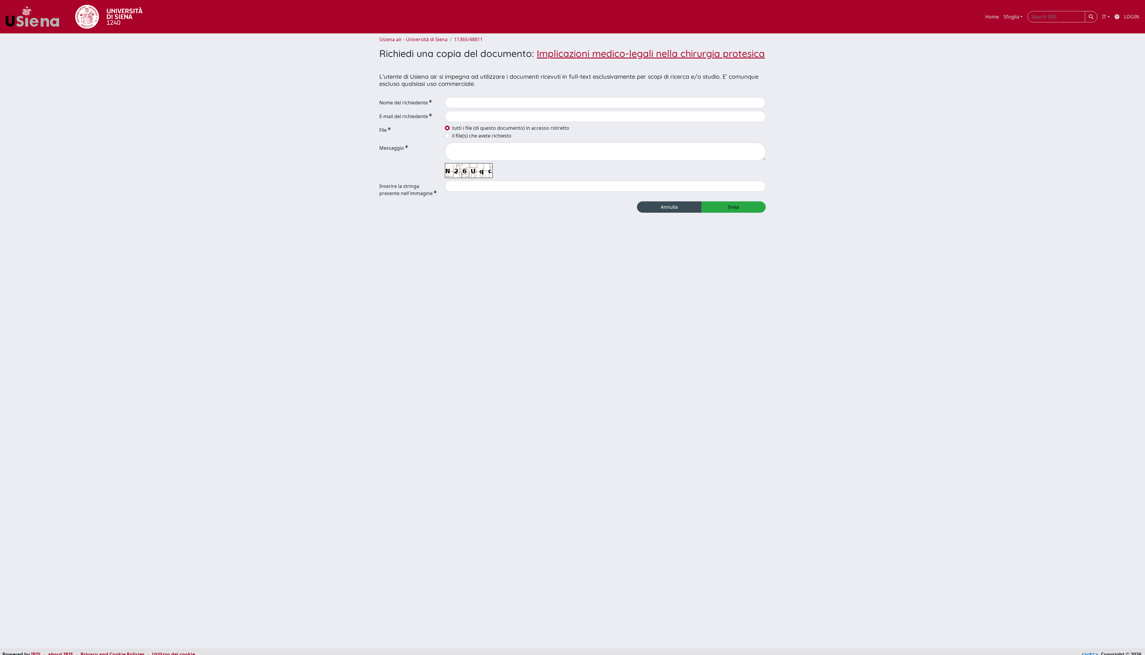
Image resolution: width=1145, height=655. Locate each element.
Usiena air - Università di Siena (413, 39)
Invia (733, 207)
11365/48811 (468, 39)
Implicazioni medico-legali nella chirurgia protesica (651, 53)
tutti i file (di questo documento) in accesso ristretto (510, 128)
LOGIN (1131, 16)
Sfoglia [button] (1011, 16)
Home (992, 16)
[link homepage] (35, 17)
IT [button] (1104, 16)
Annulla (669, 207)
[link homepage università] (108, 17)
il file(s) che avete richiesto (481, 135)
